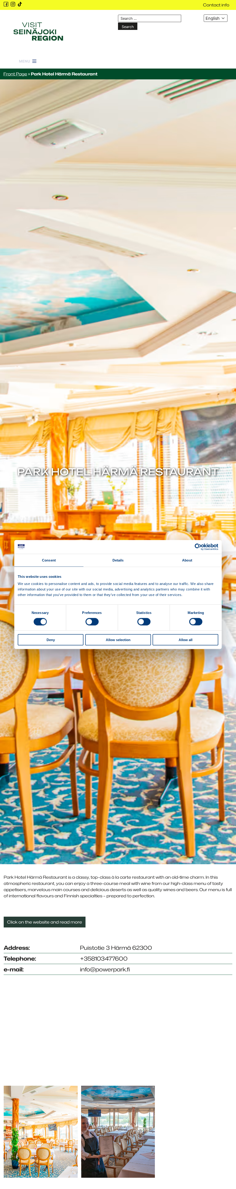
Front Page (15, 74)
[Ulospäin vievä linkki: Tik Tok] (20, 4)
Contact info (216, 5)
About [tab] (187, 560)
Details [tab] (118, 560)
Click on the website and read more (44, 922)
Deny (51, 640)
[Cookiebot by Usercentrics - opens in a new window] (198, 546)
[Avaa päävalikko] (28, 58)
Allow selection (118, 640)
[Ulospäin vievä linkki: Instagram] (13, 4)
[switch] (92, 621)
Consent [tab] (49, 560)
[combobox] (215, 18)
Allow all (185, 640)
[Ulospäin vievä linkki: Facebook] (6, 4)
